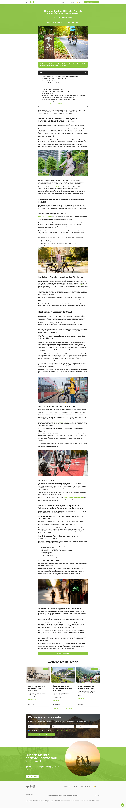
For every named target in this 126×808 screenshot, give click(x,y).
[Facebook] (96, 795)
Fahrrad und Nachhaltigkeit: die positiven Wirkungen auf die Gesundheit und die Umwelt (63, 95)
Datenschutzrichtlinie (62, 731)
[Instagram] (98, 795)
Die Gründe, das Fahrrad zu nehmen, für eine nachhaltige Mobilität (58, 99)
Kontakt (72, 2)
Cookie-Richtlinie (62, 795)
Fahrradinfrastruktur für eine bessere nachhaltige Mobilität (56, 91)
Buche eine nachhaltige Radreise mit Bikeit (51, 104)
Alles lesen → (32, 699)
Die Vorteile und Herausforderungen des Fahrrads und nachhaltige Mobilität (59, 76)
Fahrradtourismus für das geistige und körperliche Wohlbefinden (58, 97)
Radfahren (63, 2)
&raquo (70, 708)
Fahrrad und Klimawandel (48, 101)
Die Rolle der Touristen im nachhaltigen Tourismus (54, 83)
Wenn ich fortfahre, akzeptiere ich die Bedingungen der (48, 731)
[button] (64, 22)
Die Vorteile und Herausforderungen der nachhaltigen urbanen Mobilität (60, 87)
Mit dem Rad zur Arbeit (47, 93)
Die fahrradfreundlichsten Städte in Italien (52, 89)
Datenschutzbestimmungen (53, 795)
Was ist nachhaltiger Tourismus (49, 80)
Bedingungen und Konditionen (72, 795)
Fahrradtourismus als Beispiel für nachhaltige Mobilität (54, 78)
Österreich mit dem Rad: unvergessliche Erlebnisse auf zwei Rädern (63, 688)
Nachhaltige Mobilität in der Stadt (49, 85)
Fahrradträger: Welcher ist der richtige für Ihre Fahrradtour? (36, 688)
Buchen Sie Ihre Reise (86, 786)
